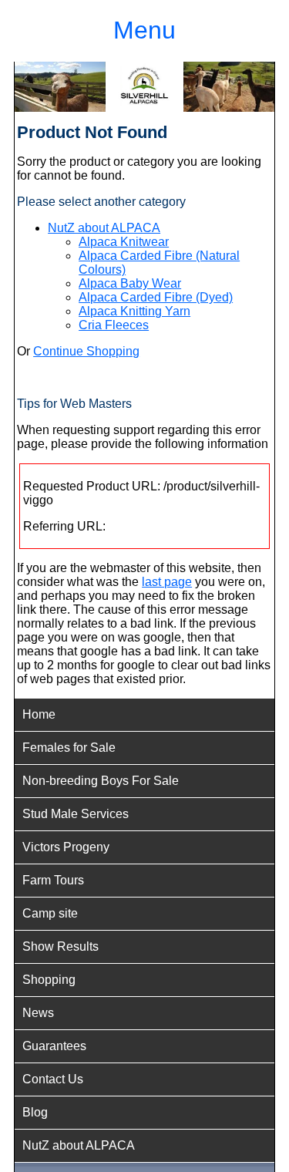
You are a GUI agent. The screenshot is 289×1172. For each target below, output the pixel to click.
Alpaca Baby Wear (130, 283)
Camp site (50, 913)
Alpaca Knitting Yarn (134, 311)
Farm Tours (53, 880)
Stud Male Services (75, 813)
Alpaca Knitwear (124, 241)
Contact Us (52, 1079)
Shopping (49, 979)
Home (38, 714)
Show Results (60, 946)
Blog (35, 1112)
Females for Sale (69, 747)
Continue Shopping (86, 351)
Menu (144, 30)
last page (167, 581)
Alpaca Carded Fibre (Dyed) (156, 297)
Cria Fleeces (114, 325)
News (38, 1012)
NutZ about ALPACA (104, 227)
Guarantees (54, 1045)
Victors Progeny (65, 847)
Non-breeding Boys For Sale (100, 780)
